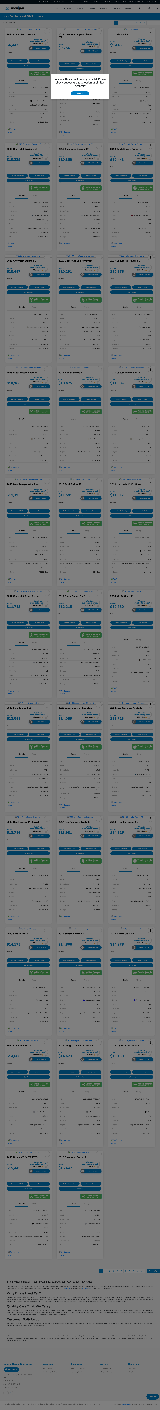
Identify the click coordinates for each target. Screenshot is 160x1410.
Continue (80, 93)
